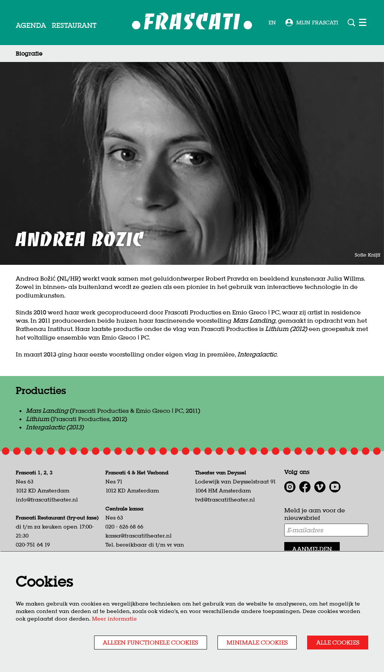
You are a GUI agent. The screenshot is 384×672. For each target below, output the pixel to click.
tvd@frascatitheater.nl (225, 499)
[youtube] (334, 486)
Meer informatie (114, 618)
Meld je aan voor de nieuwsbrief (314, 514)
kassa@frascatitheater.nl (138, 535)
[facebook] (304, 486)
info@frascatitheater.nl (47, 499)
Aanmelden (312, 549)
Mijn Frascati (317, 22)
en (272, 22)
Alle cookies (338, 642)
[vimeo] (320, 486)
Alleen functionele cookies (150, 642)
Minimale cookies (257, 642)
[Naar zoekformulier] (351, 22)
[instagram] (290, 486)
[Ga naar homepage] (192, 23)
